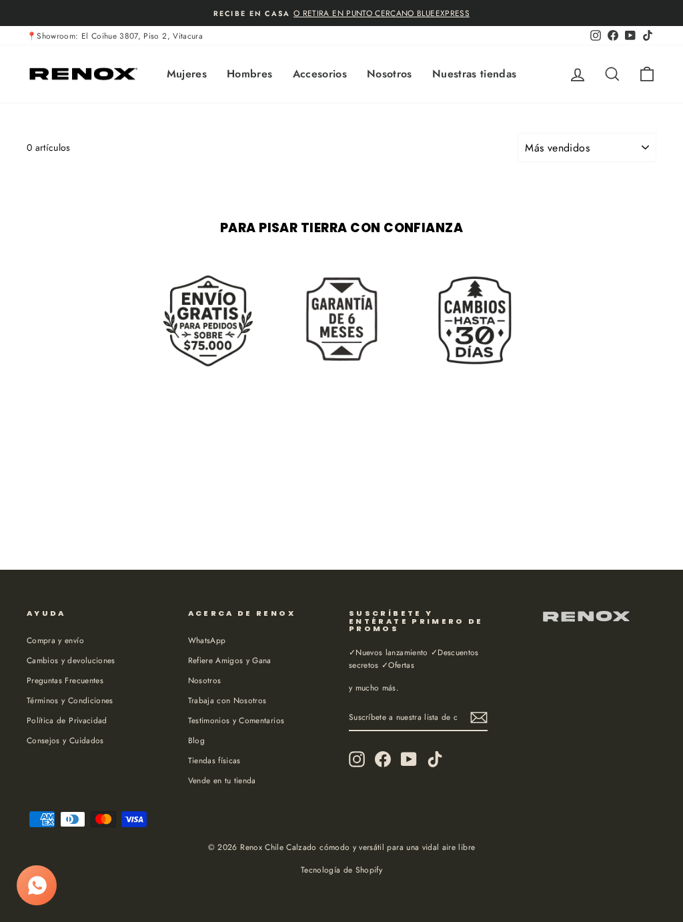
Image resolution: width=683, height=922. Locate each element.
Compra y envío (55, 640)
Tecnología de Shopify (341, 870)
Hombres (249, 73)
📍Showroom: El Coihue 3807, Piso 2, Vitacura (115, 35)
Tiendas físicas (214, 760)
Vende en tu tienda (222, 780)
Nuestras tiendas (474, 73)
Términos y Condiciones (70, 700)
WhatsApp (207, 640)
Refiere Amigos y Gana (229, 660)
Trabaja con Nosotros (227, 700)
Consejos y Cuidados (65, 740)
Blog (196, 740)
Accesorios (320, 73)
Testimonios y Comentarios (236, 720)
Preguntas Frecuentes (65, 680)
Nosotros (389, 73)
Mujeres (187, 73)
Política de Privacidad (67, 720)
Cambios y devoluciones (71, 660)
